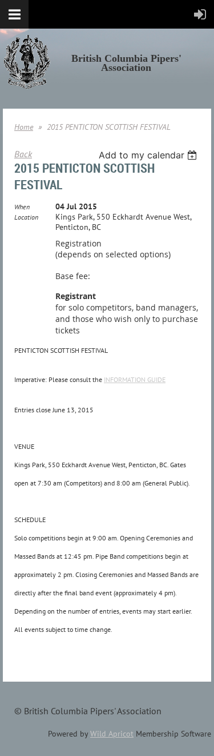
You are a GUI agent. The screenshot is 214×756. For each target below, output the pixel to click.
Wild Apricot (112, 734)
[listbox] (149, 155)
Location (26, 217)
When (22, 206)
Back (23, 154)
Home (23, 127)
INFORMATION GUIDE (134, 379)
